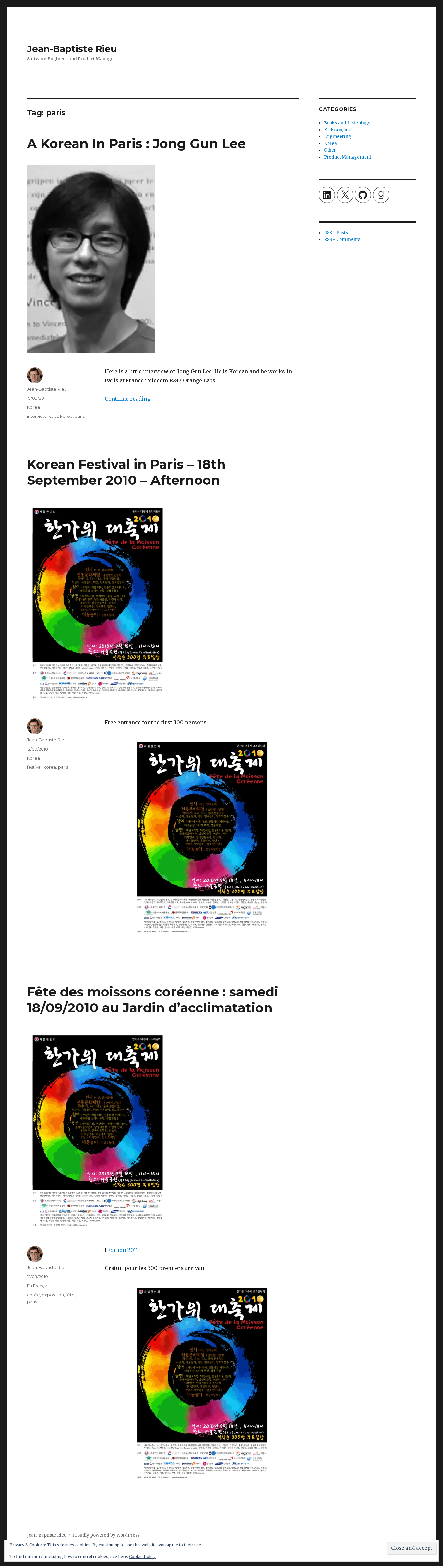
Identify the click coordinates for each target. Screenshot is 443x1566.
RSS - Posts (336, 233)
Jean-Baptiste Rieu (72, 48)
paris (80, 416)
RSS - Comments (342, 239)
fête (70, 1294)
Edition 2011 (122, 1250)
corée (33, 1294)
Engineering (337, 136)
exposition (53, 1294)
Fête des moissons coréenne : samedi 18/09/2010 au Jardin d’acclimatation (152, 1000)
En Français (38, 1285)
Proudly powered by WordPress (106, 1535)
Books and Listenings (347, 123)
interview (36, 416)
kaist (53, 416)
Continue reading (127, 398)
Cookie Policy (142, 1556)
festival (34, 767)
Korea (33, 407)
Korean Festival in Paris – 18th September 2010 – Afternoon (126, 472)
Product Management (347, 157)
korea (66, 416)
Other (330, 150)
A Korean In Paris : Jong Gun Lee (136, 143)
